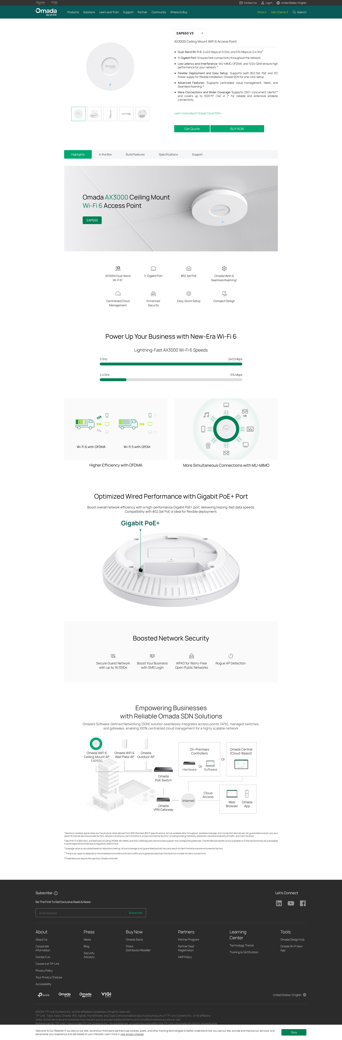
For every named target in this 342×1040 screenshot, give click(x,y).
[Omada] (64, 995)
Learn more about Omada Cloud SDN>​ (198, 113)
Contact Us (43, 957)
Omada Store (134, 939)
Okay (294, 1032)
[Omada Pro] (85, 995)
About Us (41, 939)
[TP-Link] (44, 995)
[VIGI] (106, 995)
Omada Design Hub (292, 939)
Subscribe (135, 913)
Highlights (78, 154)
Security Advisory (89, 955)
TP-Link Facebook (302, 903)
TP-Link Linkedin (279, 903)
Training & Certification (244, 952)
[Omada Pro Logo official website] (40, 3)
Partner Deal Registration (186, 948)
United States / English (287, 995)
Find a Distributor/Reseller (138, 948)
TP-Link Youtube (290, 903)
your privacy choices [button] (132, 1034)
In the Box (105, 154)
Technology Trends (242, 945)
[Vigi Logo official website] (54, 3)
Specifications (168, 154)
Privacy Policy (44, 970)
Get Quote (192, 129)
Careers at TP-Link (47, 964)
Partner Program (188, 939)
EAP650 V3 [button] (185, 33)
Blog (86, 946)
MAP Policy (185, 957)
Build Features (135, 154)
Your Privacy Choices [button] (49, 977)
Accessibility (43, 984)
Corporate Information (43, 948)
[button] (248, 3)
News (87, 939)
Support (197, 154)
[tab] (78, 114)
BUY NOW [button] (237, 129)
